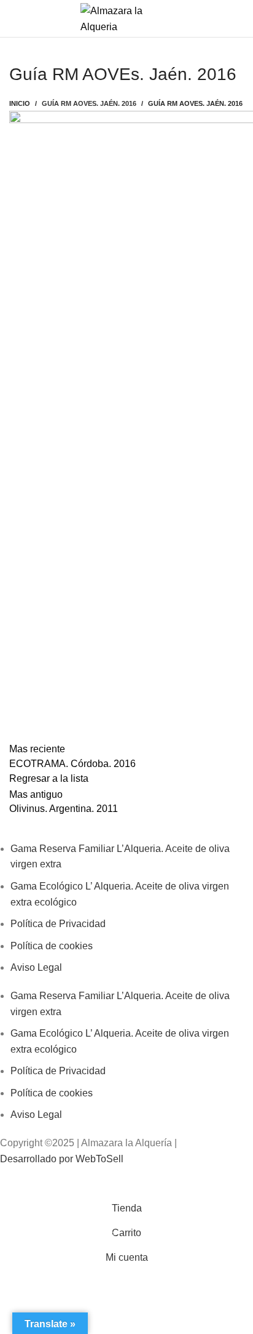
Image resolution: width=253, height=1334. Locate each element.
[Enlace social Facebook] (88, 1181)
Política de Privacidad (58, 923)
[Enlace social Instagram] (146, 1181)
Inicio (19, 103)
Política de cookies (51, 946)
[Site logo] (126, 17)
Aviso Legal (36, 967)
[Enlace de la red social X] (117, 1181)
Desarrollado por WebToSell (61, 1159)
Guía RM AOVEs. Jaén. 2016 (89, 103)
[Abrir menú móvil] (14, 18)
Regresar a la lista (48, 778)
